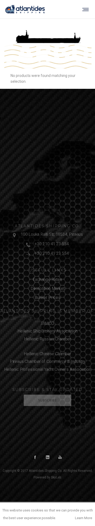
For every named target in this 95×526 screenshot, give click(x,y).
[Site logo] (25, 9)
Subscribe (47, 400)
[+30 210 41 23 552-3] (47, 244)
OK (65, 518)
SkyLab (56, 477)
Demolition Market (48, 288)
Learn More (83, 518)
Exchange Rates (47, 279)
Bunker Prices (47, 297)
